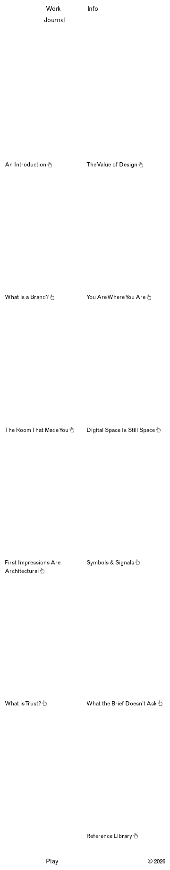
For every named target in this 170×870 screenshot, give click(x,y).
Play (52, 861)
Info (92, 8)
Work (53, 8)
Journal (54, 20)
